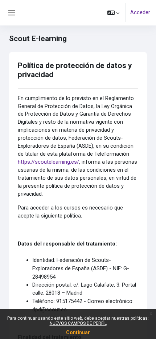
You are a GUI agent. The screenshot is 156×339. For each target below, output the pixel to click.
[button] (113, 12)
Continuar (78, 332)
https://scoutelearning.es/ (48, 162)
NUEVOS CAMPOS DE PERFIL (78, 323)
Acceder (140, 12)
